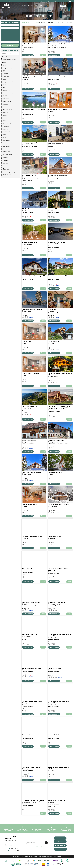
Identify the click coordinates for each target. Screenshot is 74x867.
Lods (4, 107)
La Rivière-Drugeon (7, 92)
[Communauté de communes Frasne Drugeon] (13, 860)
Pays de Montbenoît (7, 123)
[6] (11, 845)
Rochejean (5, 128)
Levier (4, 106)
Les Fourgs (5, 96)
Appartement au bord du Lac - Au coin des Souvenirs (33, 110)
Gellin (4, 84)
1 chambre (5, 155)
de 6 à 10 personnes (7, 149)
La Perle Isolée (26, 341)
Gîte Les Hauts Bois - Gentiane (57, 44)
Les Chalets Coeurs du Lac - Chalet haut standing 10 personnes (59, 407)
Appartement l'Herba (28, 143)
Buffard (4, 70)
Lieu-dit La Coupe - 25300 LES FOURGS (13, 841)
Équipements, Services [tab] (7, 168)
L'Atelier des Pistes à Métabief (57, 175)
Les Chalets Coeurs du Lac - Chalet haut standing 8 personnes (33, 801)
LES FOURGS (8, 838)
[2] (6, 845)
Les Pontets (5, 103)
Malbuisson (5, 112)
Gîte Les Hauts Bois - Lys (29, 406)
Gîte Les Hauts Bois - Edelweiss (31, 472)
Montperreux (5, 117)
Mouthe (5, 118)
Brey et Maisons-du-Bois (7, 68)
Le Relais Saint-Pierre (28, 44)
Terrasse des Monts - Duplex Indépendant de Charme (31, 241)
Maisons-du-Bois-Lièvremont (8, 110)
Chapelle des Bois (6, 73)
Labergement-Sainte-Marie (8, 93)
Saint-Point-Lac (6, 132)
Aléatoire (37, 22)
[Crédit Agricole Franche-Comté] (6, 860)
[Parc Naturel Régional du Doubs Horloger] (62, 860)
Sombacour (5, 135)
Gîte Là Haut (52, 309)
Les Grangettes (6, 98)
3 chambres (5, 158)
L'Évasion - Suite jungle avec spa (32, 536)
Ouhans (4, 120)
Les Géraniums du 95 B (29, 175)
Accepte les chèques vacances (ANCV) (10, 175)
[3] (7, 845)
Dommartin (5, 78)
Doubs (4, 79)
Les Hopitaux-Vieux (7, 101)
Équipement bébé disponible (9, 172)
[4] (9, 845)
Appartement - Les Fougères (31, 602)
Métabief (5, 115)
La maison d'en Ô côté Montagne (32, 276)
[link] (69, 1)
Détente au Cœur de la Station (31, 735)
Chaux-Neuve (6, 76)
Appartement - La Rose (55, 800)
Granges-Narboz (6, 85)
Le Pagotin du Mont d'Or (29, 504)
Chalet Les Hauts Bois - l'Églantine (58, 76)
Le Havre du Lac (53, 536)
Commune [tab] (3, 62)
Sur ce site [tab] (4, 56)
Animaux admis (6, 169)
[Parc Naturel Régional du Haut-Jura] (67, 860)
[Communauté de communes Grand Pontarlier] (28, 860)
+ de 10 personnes (6, 151)
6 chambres (5, 163)
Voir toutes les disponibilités (27, 55)
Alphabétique (42, 22)
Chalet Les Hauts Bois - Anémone (32, 309)
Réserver (43, 55)
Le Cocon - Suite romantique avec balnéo (58, 767)
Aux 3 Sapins (26, 568)
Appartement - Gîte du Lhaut (57, 602)
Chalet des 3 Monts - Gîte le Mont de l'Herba (59, 635)
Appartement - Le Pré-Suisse (31, 767)
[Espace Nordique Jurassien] (55, 860)
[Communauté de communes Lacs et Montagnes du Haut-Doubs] (20, 860)
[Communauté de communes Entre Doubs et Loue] (44, 860)
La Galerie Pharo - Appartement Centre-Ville (32, 76)
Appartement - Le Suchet (30, 634)
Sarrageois (5, 134)
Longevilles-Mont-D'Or (7, 109)
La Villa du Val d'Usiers (55, 209)
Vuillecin (5, 142)
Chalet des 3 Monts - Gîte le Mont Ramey (58, 702)
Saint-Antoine (6, 129)
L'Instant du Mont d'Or (55, 735)
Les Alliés (5, 95)
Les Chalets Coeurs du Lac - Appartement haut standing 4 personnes (57, 242)
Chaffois (5, 71)
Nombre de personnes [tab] (7, 145)
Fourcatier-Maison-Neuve (8, 81)
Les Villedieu (5, 104)
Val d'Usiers (5, 137)
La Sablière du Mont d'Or (56, 472)
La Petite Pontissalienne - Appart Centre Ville (58, 569)
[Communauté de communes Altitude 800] (34, 860)
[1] (5, 845)
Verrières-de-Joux (6, 140)
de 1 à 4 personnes (7, 146)
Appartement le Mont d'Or (56, 440)
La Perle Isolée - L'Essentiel (30, 373)
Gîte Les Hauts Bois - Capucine (31, 668)
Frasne (4, 82)
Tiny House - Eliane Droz (55, 143)
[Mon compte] (71, 6)
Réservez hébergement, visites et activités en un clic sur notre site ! (13, 1)
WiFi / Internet (6, 171)
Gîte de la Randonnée (28, 209)
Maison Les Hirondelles (29, 440)
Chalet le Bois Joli (53, 341)
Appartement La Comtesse (56, 276)
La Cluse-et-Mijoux (6, 90)
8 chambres (5, 165)
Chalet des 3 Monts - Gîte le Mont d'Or (60, 373)
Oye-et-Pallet (5, 121)
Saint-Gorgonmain (6, 131)
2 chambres (5, 157)
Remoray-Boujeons (6, 126)
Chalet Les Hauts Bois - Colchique (58, 504)
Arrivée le (2, 29)
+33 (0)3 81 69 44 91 (10, 844)
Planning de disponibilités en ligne (9, 59)
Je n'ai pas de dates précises (6, 37)
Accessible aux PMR (7, 174)
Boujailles (5, 67)
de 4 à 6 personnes (7, 148)
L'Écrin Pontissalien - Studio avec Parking (32, 702)
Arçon (4, 65)
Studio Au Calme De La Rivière (57, 109)
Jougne (4, 87)
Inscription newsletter (37, 840)
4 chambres (5, 160)
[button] (68, 6)
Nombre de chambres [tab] (6, 154)
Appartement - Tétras (55, 668)
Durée (2, 33)
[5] (10, 845)
